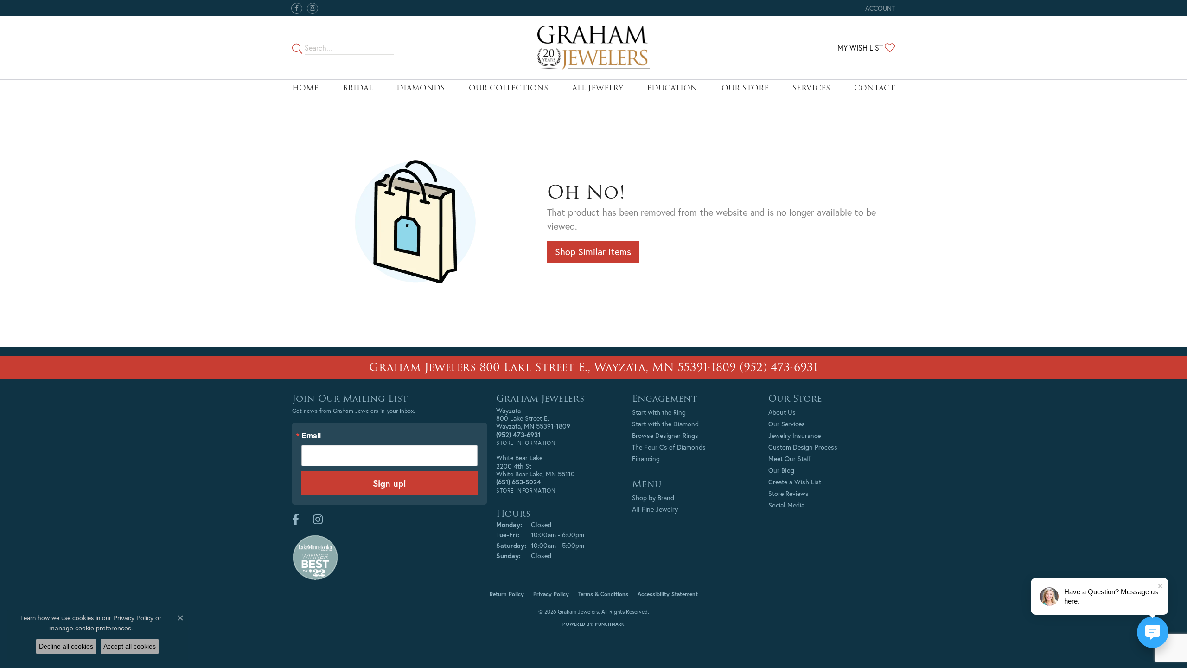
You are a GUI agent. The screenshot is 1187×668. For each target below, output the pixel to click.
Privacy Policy (551, 594)
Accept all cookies (129, 646)
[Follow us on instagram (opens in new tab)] (312, 8)
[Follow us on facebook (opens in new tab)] (296, 8)
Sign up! (389, 483)
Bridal (358, 88)
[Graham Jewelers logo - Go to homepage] (593, 47)
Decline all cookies (66, 646)
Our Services (786, 423)
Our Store (745, 88)
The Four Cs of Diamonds (669, 447)
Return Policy (507, 594)
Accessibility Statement (668, 594)
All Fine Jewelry (655, 509)
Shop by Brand (653, 497)
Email (311, 435)
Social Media (786, 505)
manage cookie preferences (90, 628)
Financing (646, 458)
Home (305, 88)
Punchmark (609, 624)
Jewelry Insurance (794, 435)
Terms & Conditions (603, 594)
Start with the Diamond (665, 423)
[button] (879, 8)
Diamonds (420, 88)
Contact (874, 88)
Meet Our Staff (789, 458)
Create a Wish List (794, 481)
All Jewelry (597, 88)
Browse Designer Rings (665, 435)
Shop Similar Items (593, 251)
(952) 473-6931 (779, 367)
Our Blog (781, 470)
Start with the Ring (659, 412)
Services (811, 88)
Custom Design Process (802, 447)
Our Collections (508, 88)
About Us (782, 412)
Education (672, 88)
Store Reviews (788, 493)
